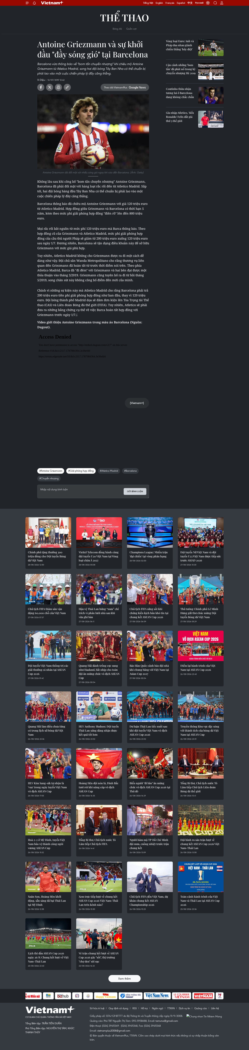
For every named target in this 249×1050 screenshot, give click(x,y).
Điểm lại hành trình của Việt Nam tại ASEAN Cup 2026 (197, 667)
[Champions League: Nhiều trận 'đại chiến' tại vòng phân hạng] (150, 532)
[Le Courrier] (181, 995)
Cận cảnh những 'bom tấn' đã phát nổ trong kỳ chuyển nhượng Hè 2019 (180, 69)
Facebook (40, 87)
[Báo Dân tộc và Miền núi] (29, 995)
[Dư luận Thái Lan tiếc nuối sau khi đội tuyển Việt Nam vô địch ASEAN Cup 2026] (150, 706)
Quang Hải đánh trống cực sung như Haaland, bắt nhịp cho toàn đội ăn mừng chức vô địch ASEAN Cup (99, 672)
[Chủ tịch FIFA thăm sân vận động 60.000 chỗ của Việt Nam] (48, 589)
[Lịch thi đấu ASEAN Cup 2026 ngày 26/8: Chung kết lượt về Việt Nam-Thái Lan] (48, 933)
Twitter (49, 87)
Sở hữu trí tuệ (97, 1008)
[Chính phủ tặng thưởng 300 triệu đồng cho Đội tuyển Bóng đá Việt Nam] (48, 532)
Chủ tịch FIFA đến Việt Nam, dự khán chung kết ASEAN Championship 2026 (149, 900)
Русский (199, 3)
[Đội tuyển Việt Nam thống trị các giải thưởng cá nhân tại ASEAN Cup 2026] (48, 646)
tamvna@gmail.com (166, 1020)
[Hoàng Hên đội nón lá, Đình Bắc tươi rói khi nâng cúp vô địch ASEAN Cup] (99, 763)
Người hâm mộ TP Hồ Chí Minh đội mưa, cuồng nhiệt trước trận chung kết (149, 844)
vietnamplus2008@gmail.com (113, 1030)
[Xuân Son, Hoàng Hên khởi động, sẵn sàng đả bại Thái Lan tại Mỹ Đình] (48, 877)
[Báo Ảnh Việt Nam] (203, 995)
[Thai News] (88, 995)
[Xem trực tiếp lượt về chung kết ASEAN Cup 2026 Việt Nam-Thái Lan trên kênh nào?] (99, 877)
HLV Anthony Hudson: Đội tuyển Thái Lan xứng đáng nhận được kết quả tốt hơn (99, 730)
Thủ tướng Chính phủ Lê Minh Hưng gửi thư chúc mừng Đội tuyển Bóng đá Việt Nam (199, 613)
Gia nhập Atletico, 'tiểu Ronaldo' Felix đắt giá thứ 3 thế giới (180, 117)
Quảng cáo (200, 1008)
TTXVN (171, 1008)
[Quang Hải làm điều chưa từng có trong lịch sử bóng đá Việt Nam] (48, 706)
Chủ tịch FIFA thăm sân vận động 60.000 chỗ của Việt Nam (47, 611)
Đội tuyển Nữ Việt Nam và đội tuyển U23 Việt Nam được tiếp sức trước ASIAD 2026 (200, 556)
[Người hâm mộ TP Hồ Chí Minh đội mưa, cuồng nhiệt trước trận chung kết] (150, 820)
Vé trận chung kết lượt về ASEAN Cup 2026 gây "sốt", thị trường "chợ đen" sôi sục (99, 957)
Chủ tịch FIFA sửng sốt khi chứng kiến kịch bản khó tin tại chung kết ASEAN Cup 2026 (149, 613)
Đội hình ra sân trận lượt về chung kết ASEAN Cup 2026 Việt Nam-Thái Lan (199, 844)
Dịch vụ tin (184, 1008)
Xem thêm (124, 978)
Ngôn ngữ (157, 1008)
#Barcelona (130, 470)
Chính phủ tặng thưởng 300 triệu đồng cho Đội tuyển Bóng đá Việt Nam (47, 556)
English (159, 2)
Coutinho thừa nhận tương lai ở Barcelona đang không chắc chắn (180, 93)
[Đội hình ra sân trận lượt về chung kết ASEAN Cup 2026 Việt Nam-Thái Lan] (201, 820)
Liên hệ (215, 1008)
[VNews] (220, 995)
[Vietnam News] (157, 995)
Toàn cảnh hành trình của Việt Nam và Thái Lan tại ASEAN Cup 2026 (200, 900)
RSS (134, 1008)
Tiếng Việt (148, 2)
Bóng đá (117, 28)
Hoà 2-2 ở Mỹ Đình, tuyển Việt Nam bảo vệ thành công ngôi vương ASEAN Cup (46, 844)
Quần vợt (131, 28)
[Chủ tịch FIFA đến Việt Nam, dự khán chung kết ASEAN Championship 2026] (150, 877)
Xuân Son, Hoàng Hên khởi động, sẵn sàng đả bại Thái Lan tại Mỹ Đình (47, 900)
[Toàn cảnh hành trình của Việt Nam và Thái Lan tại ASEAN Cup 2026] (201, 877)
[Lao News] (77, 995)
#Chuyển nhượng (49, 478)
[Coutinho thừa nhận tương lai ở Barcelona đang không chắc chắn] (211, 95)
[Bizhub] (63, 995)
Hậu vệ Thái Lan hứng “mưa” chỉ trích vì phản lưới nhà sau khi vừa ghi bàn (99, 613)
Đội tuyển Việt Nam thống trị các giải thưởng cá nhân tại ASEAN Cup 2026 (48, 670)
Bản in (58, 87)
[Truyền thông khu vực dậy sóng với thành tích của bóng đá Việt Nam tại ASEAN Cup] (201, 706)
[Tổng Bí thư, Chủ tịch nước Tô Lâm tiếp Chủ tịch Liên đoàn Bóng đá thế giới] (201, 763)
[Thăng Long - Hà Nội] (208, 3)
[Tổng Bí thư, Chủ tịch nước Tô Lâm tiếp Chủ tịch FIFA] (99, 820)
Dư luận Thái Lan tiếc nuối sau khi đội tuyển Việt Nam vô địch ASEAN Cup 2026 (148, 730)
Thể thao (124, 17)
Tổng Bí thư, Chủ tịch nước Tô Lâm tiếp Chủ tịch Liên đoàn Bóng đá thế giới (198, 787)
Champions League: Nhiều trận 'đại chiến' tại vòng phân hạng (149, 554)
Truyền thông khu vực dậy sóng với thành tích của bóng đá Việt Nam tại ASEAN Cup (199, 730)
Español (181, 2)
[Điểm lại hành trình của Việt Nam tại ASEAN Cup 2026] (201, 646)
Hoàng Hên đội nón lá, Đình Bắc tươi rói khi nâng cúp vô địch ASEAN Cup (98, 787)
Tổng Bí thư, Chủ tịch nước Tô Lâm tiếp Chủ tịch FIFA (97, 842)
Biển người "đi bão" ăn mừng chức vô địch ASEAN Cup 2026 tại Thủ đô (150, 787)
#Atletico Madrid (109, 470)
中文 (190, 2)
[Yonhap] (131, 995)
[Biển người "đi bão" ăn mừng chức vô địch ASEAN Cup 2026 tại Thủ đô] (150, 763)
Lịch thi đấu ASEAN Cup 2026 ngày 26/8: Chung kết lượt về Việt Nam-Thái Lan (48, 957)
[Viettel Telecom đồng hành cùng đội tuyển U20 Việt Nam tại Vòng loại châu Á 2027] (99, 532)
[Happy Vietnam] (106, 995)
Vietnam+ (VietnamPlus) (52, 2)
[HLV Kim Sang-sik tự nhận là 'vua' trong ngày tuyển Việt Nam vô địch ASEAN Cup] (48, 763)
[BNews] (48, 995)
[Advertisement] (93, 434)
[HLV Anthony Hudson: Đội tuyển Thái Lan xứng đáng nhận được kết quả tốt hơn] (99, 706)
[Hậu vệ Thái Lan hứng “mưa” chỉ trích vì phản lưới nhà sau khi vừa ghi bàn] (99, 589)
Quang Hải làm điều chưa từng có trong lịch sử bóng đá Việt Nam (46, 730)
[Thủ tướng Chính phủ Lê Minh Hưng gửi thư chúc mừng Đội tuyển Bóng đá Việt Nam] (201, 589)
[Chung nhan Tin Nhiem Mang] (205, 1016)
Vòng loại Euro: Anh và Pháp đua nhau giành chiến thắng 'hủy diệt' (180, 45)
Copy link (67, 87)
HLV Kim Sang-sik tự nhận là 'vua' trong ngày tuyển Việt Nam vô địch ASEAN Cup (47, 787)
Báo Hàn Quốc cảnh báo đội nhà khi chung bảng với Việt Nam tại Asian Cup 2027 (149, 670)
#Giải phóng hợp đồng (81, 470)
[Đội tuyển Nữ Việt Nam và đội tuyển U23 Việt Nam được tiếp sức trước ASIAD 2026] (201, 532)
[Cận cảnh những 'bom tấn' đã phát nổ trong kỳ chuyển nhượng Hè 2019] (211, 71)
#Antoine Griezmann (50, 470)
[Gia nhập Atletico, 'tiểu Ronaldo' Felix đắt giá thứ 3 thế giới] (211, 119)
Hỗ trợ (144, 1008)
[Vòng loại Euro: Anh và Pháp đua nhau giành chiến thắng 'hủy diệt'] (211, 47)
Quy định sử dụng (118, 1008)
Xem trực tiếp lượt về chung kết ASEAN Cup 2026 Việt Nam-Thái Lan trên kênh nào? (98, 900)
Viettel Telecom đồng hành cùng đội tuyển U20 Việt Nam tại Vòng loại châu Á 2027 (99, 556)
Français (169, 2)
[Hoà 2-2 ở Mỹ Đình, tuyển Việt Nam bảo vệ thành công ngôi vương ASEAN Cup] (48, 820)
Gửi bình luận (135, 491)
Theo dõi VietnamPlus (115, 87)
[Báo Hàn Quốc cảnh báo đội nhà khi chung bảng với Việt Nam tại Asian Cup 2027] (150, 646)
